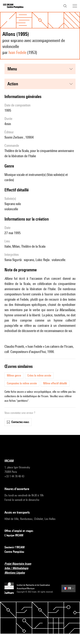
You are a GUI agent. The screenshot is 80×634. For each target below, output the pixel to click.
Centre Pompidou (14, 552)
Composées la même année (22, 383)
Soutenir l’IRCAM (14, 547)
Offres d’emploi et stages (18, 531)
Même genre (14, 375)
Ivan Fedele (17, 52)
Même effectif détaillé (55, 383)
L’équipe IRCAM (13, 535)
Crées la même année (39, 375)
